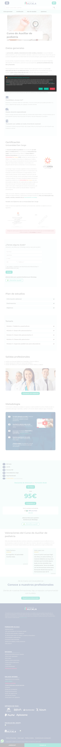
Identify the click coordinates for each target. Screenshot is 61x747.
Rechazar (46, 88)
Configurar (52, 88)
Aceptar (40, 88)
